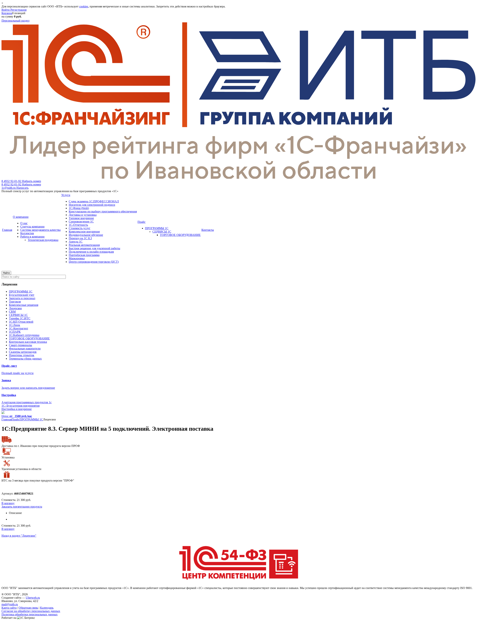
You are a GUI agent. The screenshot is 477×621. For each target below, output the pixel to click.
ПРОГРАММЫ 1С (156, 228)
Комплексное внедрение (84, 231)
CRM (12, 311)
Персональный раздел (15, 20)
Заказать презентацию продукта (21, 506)
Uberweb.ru (33, 597)
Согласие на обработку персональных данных (30, 611)
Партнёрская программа (84, 255)
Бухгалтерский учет (21, 294)
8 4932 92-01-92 (21, 181)
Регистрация (18, 9)
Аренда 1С (76, 241)
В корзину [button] (8, 503)
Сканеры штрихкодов (23, 351)
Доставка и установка (83, 214)
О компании (21, 216)
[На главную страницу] (238, 177)
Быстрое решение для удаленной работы (94, 248)
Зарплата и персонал (22, 298)
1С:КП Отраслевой (21, 321)
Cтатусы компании (32, 226)
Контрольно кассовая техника (28, 341)
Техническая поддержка (43, 240)
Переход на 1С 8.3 (80, 238)
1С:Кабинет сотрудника (24, 335)
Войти (5, 9)
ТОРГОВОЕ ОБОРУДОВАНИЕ (180, 234)
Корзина (6, 13)
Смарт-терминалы (20, 345)
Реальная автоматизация (84, 245)
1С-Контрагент (18, 328)
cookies (83, 6)
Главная (7, 229)
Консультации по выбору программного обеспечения (103, 211)
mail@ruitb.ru (9, 604)
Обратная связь (28, 607)
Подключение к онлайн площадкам (91, 251)
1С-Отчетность (78, 224)
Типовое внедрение (81, 218)
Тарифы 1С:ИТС (19, 318)
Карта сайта (9, 607)
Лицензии (15, 308)
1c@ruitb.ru (15, 187)
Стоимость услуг (79, 228)
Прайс (142, 221)
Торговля (15, 301)
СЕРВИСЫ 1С (161, 231)
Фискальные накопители (25, 348)
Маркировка (77, 258)
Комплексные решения (23, 304)
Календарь (46, 607)
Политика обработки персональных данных (29, 614)
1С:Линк (14, 325)
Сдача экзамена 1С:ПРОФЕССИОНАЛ (94, 201)
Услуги (65, 195)
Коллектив (27, 233)
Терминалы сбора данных (25, 358)
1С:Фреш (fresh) (79, 208)
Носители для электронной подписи (92, 204)
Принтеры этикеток (21, 355)
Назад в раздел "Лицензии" (18, 535)
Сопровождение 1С (81, 221)
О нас (24, 223)
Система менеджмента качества (40, 229)
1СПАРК (15, 331)
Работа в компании (32, 236)
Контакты (207, 229)
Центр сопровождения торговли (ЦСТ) (94, 261)
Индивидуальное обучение (86, 234)
